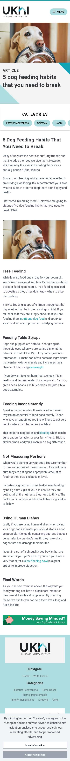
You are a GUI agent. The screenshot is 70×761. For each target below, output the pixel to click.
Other (55, 699)
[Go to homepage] (16, 12)
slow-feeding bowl (36, 561)
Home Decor (49, 689)
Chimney (42, 123)
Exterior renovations (17, 123)
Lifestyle (43, 699)
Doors (59, 123)
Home (26, 676)
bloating (44, 432)
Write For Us (40, 676)
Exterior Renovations (26, 689)
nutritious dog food (32, 318)
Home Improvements (35, 694)
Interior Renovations (22, 699)
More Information (35, 745)
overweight (36, 367)
